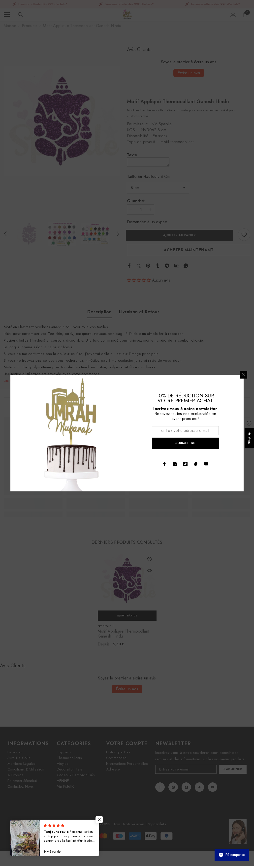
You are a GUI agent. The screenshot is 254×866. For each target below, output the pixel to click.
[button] (99, 819)
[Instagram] (175, 464)
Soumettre (185, 443)
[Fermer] (243, 375)
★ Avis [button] (249, 438)
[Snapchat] (195, 464)
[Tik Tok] (185, 464)
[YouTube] (206, 464)
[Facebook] (164, 464)
